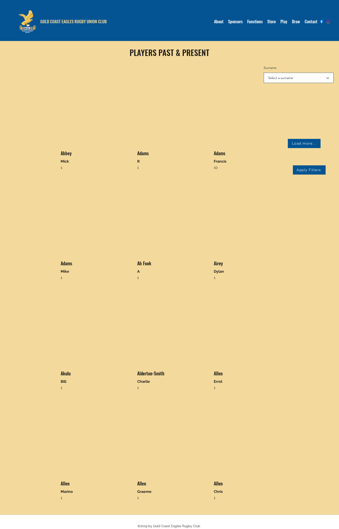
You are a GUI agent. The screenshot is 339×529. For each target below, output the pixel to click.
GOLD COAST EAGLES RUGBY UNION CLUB (73, 21)
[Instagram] (328, 21)
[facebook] (321, 21)
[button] (284, 21)
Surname (270, 67)
